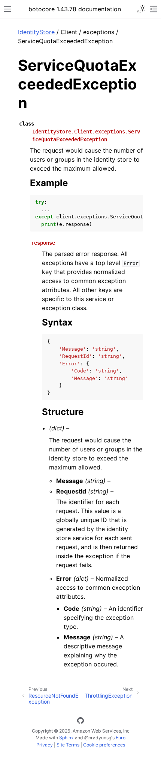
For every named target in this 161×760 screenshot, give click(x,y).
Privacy (44, 745)
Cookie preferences (104, 745)
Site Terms (68, 745)
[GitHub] (80, 721)
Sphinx (66, 737)
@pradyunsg (97, 737)
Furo (120, 737)
